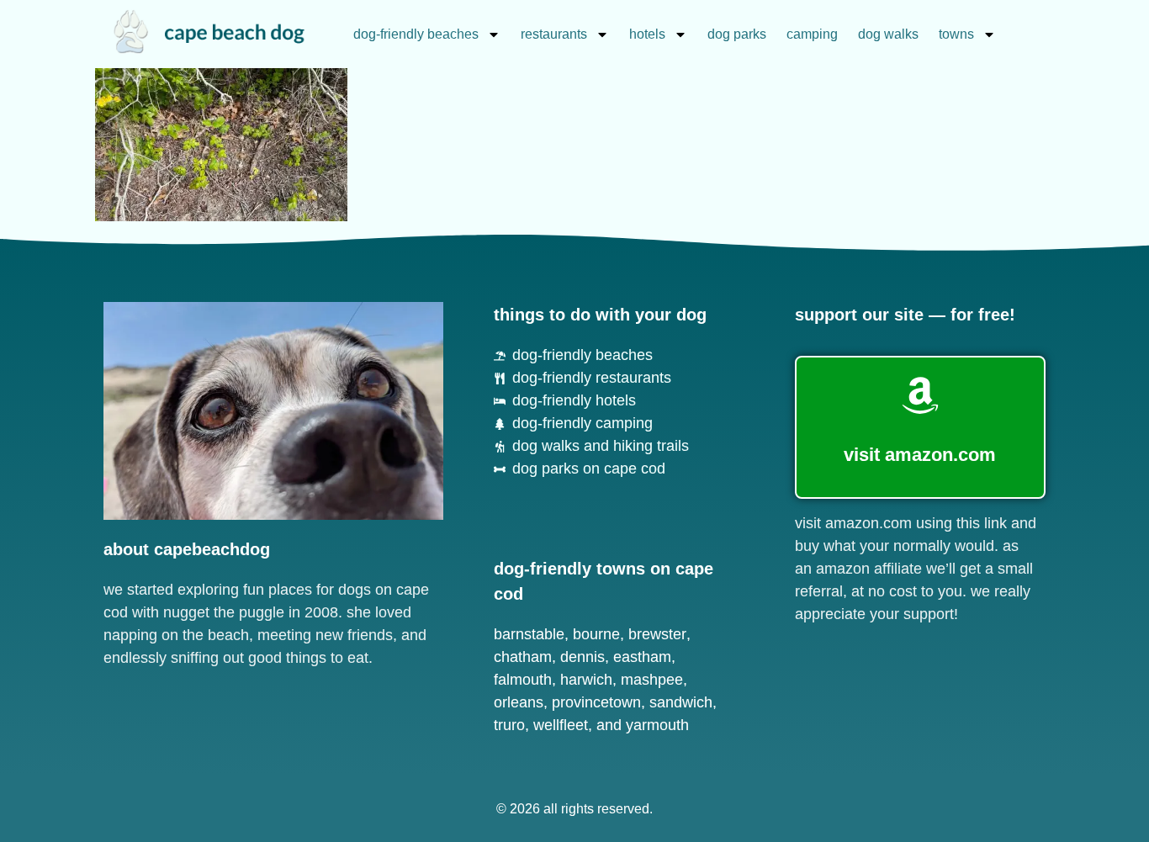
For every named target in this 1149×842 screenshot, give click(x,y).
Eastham (642, 657)
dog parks (736, 34)
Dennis (582, 657)
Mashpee (652, 679)
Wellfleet (560, 725)
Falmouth (523, 679)
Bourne (596, 634)
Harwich (586, 679)
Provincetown (596, 702)
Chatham (523, 657)
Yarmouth (657, 725)
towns (956, 34)
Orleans (518, 702)
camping (812, 34)
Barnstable (529, 634)
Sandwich (680, 702)
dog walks (888, 34)
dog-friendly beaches (416, 34)
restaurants (554, 34)
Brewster (657, 634)
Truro (509, 725)
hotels (647, 34)
